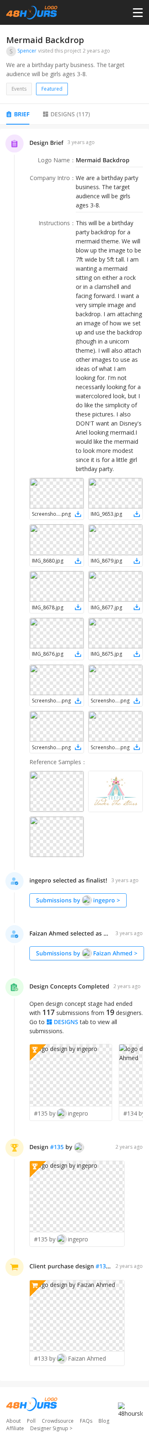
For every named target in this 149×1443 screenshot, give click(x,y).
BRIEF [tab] (21, 114)
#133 (102, 1266)
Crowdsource (58, 1420)
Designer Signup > (51, 1428)
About (13, 1420)
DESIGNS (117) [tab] (70, 114)
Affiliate (15, 1428)
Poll (31, 1420)
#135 (57, 1147)
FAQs (86, 1420)
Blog (104, 1420)
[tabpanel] (74, 755)
